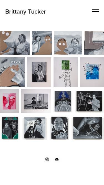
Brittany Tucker (26, 11)
